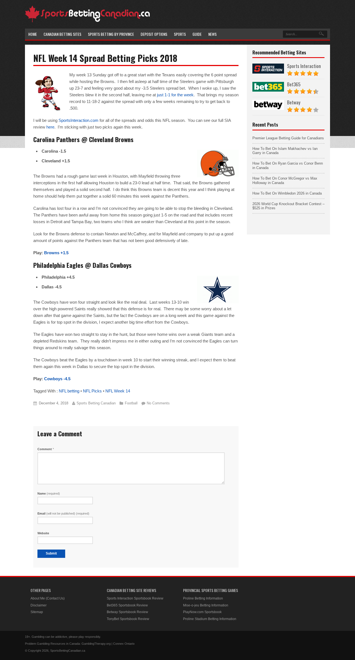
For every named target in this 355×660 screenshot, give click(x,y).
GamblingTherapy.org (96, 643)
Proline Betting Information (203, 598)
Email (63, 513)
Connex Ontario (124, 643)
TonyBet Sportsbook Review (128, 619)
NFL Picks (92, 391)
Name (48, 493)
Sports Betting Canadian (96, 403)
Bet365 (293, 84)
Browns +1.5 (56, 252)
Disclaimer (39, 605)
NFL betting (69, 391)
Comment (45, 449)
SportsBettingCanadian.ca (67, 650)
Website (43, 533)
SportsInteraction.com (78, 120)
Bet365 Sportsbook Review (127, 605)
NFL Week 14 (117, 391)
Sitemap (37, 612)
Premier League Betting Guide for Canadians (288, 138)
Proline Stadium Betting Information (209, 619)
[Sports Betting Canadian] (87, 21)
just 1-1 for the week (175, 94)
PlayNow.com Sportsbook (202, 612)
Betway (293, 102)
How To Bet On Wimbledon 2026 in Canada (287, 193)
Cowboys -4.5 (57, 378)
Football (131, 403)
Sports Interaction (304, 65)
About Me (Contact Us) (48, 598)
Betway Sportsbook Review (127, 612)
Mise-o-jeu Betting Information (205, 605)
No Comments (158, 403)
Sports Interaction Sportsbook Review (135, 598)
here (50, 127)
